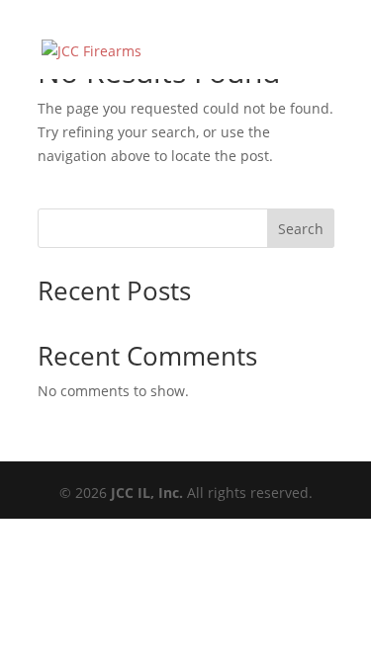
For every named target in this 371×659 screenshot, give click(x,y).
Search (301, 228)
